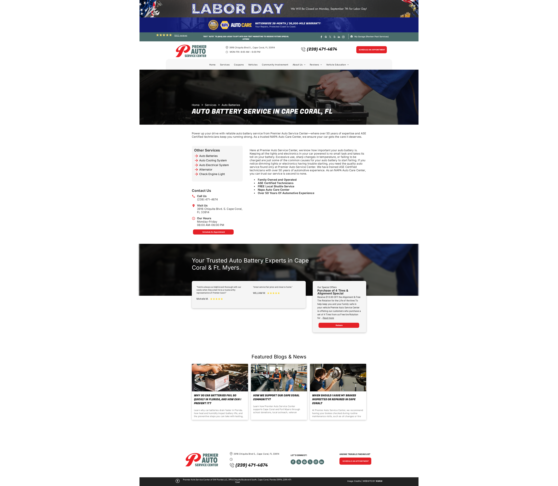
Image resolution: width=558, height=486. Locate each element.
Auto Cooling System (213, 160)
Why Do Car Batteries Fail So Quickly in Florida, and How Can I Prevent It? (217, 399)
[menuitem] (212, 65)
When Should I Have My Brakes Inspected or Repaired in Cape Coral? (334, 399)
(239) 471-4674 (207, 199)
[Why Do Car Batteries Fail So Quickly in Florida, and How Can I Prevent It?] (220, 377)
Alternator (205, 169)
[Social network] (304, 462)
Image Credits (354, 481)
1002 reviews (180, 35)
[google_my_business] (326, 37)
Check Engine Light (212, 174)
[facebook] (321, 37)
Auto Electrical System (214, 165)
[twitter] (330, 37)
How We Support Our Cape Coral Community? (276, 397)
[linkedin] (339, 37)
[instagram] (343, 37)
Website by (369, 481)
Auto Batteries (208, 156)
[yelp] (334, 37)
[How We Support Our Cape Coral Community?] (279, 377)
